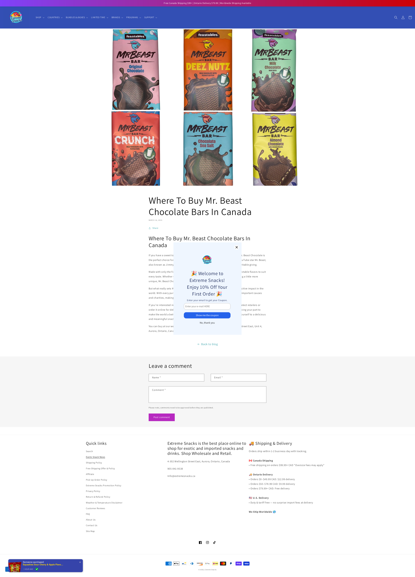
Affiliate (90, 474)
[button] (40, 17)
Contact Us (91, 525)
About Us (91, 519)
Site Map (90, 531)
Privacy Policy (93, 491)
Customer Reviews (95, 508)
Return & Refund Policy (98, 496)
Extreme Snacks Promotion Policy (103, 485)
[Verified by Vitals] (36, 569)
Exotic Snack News (95, 456)
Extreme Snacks (211, 570)
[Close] (236, 247)
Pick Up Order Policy (96, 479)
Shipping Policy (94, 462)
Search (89, 451)
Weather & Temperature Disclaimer (104, 502)
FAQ (88, 514)
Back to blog (209, 344)
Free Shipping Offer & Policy (100, 468)
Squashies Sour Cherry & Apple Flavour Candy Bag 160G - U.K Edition (43, 564)
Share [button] (155, 228)
